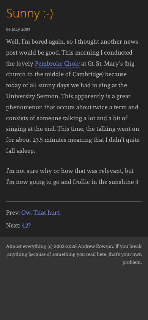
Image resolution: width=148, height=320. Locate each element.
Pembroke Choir (57, 63)
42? (26, 225)
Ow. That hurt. (40, 212)
